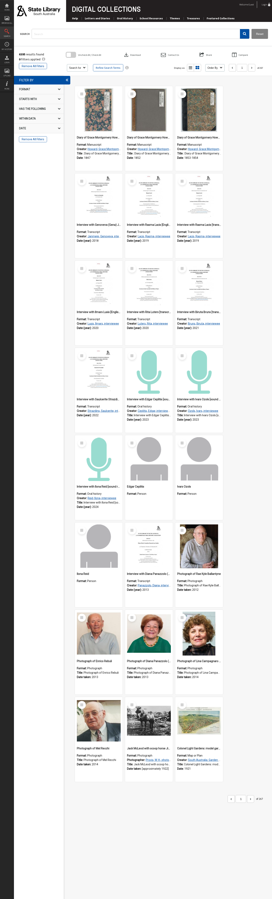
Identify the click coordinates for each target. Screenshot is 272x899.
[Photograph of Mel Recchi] (99, 721)
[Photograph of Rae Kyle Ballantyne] (199, 546)
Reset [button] (259, 33)
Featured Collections (221, 18)
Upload (6, 75)
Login (7, 62)
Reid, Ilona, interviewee (102, 498)
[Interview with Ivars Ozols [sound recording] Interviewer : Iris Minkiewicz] (199, 372)
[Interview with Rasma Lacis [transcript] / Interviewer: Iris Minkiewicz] (199, 197)
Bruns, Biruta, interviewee (204, 323)
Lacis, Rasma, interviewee (154, 236)
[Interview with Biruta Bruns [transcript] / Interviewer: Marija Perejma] (199, 284)
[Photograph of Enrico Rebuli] (99, 634)
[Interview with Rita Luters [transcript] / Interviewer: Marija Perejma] (149, 284)
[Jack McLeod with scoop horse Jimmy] (149, 721)
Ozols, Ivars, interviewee (203, 410)
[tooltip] (127, 68)
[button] (244, 34)
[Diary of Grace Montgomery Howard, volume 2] (149, 110)
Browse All (7, 23)
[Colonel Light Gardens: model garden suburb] (199, 721)
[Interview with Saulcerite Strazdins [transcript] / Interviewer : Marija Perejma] (99, 372)
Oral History (125, 18)
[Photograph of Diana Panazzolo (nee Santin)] (149, 634)
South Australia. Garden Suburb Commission (216, 760)
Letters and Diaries (97, 18)
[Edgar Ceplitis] (149, 459)
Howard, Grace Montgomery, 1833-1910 (113, 149)
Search (7, 36)
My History (7, 49)
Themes (175, 18)
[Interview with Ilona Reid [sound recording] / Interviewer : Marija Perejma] (99, 459)
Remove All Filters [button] (33, 66)
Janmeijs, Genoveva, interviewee (108, 236)
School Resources (151, 18)
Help (75, 18)
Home (7, 10)
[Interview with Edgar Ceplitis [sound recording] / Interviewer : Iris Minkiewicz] (149, 372)
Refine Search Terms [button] (108, 68)
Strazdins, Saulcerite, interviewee (109, 410)
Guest (251, 4)
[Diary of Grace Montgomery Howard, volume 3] (199, 110)
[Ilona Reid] (99, 546)
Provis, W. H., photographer (162, 760)
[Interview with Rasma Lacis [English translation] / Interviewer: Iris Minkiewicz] (149, 197)
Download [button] (132, 55)
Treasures (193, 18)
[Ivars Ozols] (199, 459)
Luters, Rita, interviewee (153, 323)
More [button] (6, 88)
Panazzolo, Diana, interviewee (157, 585)
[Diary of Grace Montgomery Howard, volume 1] (99, 110)
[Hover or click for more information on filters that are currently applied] (43, 59)
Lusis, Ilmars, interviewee (103, 323)
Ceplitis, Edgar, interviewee (154, 410)
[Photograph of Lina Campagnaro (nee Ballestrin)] (199, 634)
